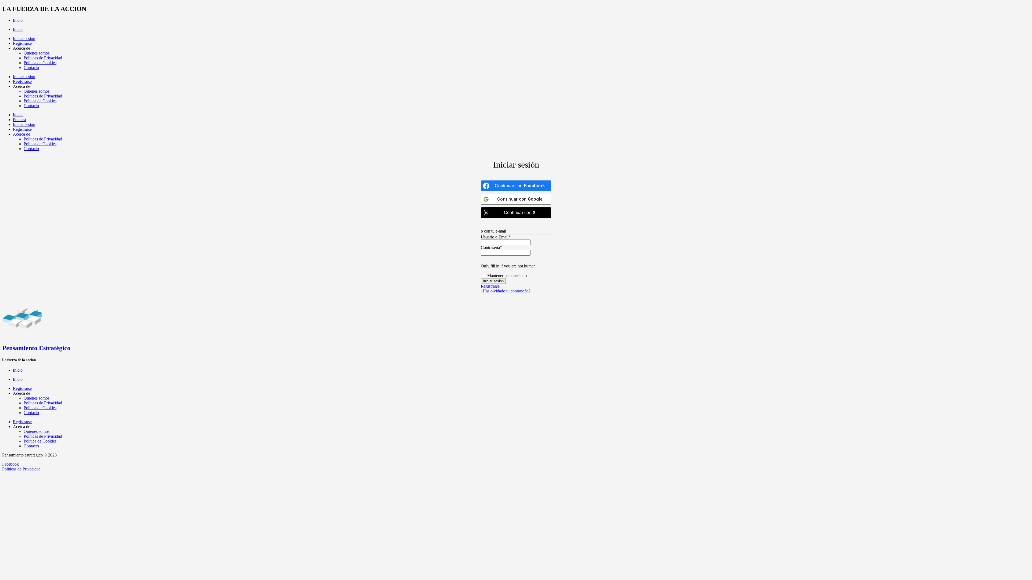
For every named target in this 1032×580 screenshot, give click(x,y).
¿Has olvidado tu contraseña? (506, 291)
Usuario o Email (496, 237)
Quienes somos (36, 53)
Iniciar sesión (24, 38)
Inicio (18, 20)
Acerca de (21, 134)
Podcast (19, 119)
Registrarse (22, 43)
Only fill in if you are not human (508, 266)
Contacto (31, 67)
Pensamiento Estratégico (36, 348)
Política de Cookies (40, 62)
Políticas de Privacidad (43, 58)
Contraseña (491, 247)
